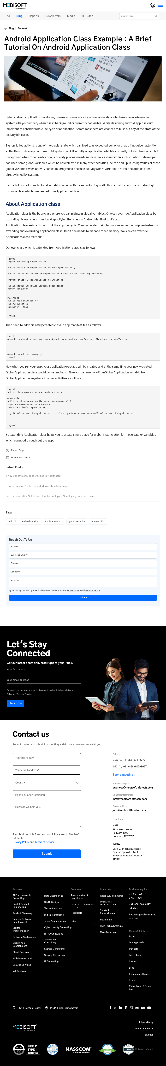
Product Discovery (22, 913)
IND (130, 766)
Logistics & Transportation (108, 903)
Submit (83, 598)
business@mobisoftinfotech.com (133, 787)
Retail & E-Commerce (82, 904)
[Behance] (143, 1008)
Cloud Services (21, 952)
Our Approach (136, 943)
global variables (77, 521)
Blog (19, 16)
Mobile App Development (20, 944)
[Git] (137, 1008)
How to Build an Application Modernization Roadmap (36, 486)
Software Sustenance (24, 937)
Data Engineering (53, 896)
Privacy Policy (74, 590)
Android (12, 521)
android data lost (30, 521)
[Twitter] (115, 1008)
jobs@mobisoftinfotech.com (130, 810)
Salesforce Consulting (50, 941)
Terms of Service (92, 590)
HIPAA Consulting (53, 934)
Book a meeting (123, 774)
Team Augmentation (55, 921)
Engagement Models (140, 974)
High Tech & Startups (111, 926)
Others (74, 922)
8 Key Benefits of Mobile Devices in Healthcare (33, 476)
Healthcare (76, 913)
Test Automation (53, 908)
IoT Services (19, 971)
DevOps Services (22, 965)
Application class (54, 521)
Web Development (22, 959)
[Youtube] (149, 1008)
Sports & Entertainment (108, 912)
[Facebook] (110, 1007)
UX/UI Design (51, 902)
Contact (133, 980)
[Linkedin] (120, 1007)
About (132, 936)
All (8, 16)
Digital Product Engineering (21, 905)
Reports (34, 16)
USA (129, 760)
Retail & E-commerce (111, 896)
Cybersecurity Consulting (58, 927)
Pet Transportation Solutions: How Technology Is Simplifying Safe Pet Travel (50, 496)
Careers (133, 961)
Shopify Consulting (54, 955)
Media (71, 16)
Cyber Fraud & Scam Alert (140, 987)
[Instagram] (131, 1007)
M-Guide (87, 16)
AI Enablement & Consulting (22, 897)
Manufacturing (108, 932)
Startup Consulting (54, 949)
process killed (98, 521)
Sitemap (149, 1035)
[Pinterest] (126, 1007)
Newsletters (53, 16)
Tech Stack (135, 955)
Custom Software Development (22, 920)
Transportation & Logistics (79, 897)
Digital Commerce (54, 915)
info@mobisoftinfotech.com (130, 799)
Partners (133, 949)
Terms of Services (144, 1029)
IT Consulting (51, 961)
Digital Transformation (21, 929)
